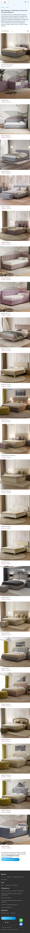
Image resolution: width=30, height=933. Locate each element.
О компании (8, 885)
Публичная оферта (6, 897)
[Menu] (28, 1)
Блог (2, 885)
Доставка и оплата (6, 891)
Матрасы (9, 877)
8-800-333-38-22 (5, 857)
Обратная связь (5, 913)
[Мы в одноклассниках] (5, 923)
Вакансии (15, 885)
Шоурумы (13, 913)
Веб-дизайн (3, 929)
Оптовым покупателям (18, 891)
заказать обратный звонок (10, 859)
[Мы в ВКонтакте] (8, 923)
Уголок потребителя (6, 907)
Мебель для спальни (18, 877)
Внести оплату (8, 918)
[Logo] (5, 2)
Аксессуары (4, 879)
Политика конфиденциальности (9, 904)
